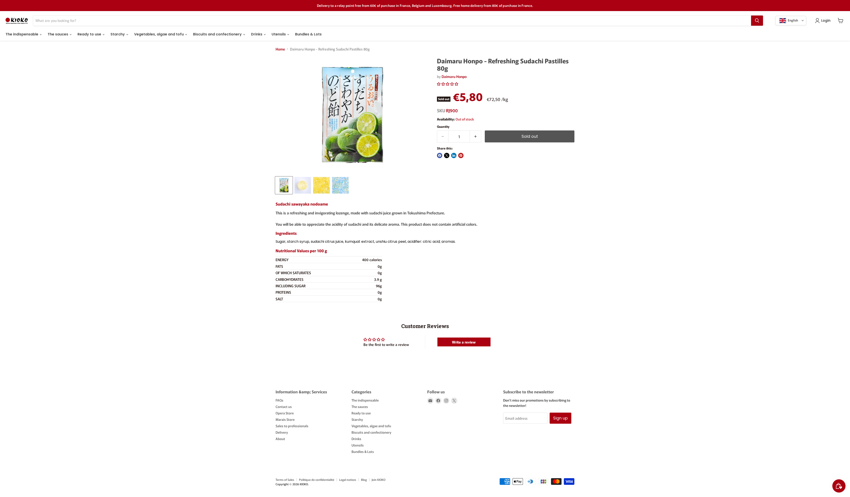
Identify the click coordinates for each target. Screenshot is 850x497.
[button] (447, 83)
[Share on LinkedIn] (453, 155)
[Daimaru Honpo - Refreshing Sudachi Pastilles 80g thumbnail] (284, 185)
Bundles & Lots (308, 34)
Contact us (284, 406)
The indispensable (22, 34)
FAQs (279, 400)
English (792, 20)
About (280, 438)
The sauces (58, 34)
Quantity (443, 126)
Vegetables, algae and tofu (159, 34)
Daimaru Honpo (454, 76)
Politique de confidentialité (316, 480)
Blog (364, 480)
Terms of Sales (285, 480)
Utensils (279, 34)
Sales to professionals (292, 425)
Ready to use (89, 34)
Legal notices (347, 480)
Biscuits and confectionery (218, 34)
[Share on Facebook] (439, 155)
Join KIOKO (378, 480)
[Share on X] (446, 155)
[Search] (757, 21)
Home (280, 49)
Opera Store (285, 413)
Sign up (560, 418)
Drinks (257, 34)
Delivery (282, 432)
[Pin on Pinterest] (461, 155)
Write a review (464, 342)
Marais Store (285, 419)
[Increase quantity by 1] (475, 136)
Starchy (118, 34)
